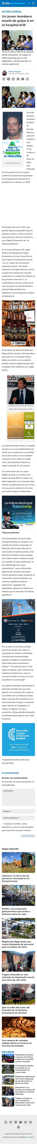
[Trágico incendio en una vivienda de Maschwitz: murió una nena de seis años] (8, 1102)
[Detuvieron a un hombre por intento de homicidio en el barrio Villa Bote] (8, 1091)
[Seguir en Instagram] (16, 1122)
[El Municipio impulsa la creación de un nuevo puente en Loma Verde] (8, 1069)
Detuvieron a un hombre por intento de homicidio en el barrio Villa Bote (25, 1090)
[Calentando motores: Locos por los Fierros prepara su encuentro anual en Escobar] (8, 1058)
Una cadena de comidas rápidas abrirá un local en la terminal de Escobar (17, 1043)
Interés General (12, 11)
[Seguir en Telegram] (30, 1122)
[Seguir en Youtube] (20, 1122)
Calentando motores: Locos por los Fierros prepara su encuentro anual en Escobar (24, 1058)
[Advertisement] (18, 204)
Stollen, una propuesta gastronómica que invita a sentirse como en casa (16, 911)
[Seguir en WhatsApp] (25, 1122)
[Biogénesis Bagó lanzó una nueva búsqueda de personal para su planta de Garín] (8, 1080)
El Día (13, 3)
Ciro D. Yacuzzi (15, 72)
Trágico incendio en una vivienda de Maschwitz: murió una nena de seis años (18, 977)
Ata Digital (31, 1137)
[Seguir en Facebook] (11, 1122)
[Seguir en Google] (18, 1127)
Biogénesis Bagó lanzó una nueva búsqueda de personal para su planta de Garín (18, 944)
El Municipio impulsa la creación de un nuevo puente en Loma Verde (24, 1069)
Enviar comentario (28, 836)
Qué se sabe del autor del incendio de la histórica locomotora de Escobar (16, 1010)
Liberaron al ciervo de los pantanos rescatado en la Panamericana (15, 878)
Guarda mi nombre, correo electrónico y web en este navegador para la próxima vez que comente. (18, 827)
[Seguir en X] (6, 1122)
